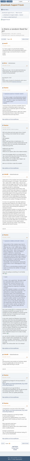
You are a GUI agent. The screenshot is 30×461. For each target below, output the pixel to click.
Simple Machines (19, 459)
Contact (15, 449)
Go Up (2, 443)
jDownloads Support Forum (12, 5)
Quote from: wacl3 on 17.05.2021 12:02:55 (14, 93)
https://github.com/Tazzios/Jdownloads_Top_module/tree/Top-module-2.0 (14, 384)
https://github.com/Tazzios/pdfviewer (10, 119)
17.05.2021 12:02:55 (6, 45)
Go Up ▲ (20, 457)
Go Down (3, 39)
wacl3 (5, 43)
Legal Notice (15, 446)
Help (9, 457)
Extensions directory (16, 81)
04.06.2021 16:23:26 (6, 377)
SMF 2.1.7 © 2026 (11, 459)
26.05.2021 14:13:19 (6, 356)
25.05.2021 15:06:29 (6, 237)
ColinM (6, 174)
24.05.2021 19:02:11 (6, 127)
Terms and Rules (14, 457)
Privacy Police (15, 448)
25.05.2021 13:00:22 (6, 176)
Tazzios (6, 88)
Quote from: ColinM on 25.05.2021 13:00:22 (14, 241)
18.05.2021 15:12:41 (6, 65)
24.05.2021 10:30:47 (6, 90)
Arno (5, 63)
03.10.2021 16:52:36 (6, 405)
